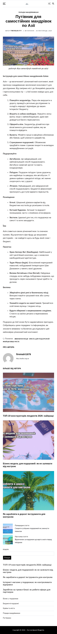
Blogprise (41, 630)
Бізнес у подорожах (10, 599)
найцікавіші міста (11, 341)
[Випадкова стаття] (49, 3)
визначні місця (21, 339)
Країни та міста (9, 608)
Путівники (7, 618)
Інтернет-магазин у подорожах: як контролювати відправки (27, 583)
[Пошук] (53, 3)
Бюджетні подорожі (11, 604)
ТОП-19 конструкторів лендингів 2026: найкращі (28, 416)
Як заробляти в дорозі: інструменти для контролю (27, 577)
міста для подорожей (39, 339)
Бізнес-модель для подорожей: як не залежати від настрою (28, 571)
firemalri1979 (16, 30)
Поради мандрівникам (28, 12)
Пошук (6, 549)
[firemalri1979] (8, 358)
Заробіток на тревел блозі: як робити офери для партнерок (26, 591)
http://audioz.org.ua (22, 358)
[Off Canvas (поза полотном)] (4, 4)
